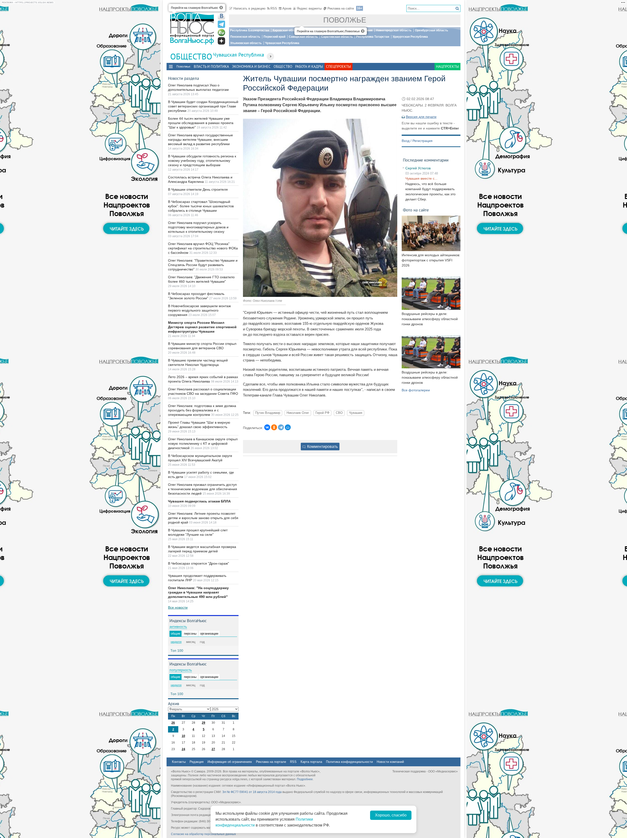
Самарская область (303, 36)
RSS (273, 8)
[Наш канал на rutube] (221, 32)
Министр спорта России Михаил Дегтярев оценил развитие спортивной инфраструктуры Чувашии (202, 327)
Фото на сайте (416, 209)
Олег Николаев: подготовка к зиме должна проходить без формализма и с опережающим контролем (202, 410)
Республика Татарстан (372, 36)
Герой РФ (322, 413)
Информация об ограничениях (229, 762)
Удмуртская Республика (410, 36)
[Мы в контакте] (221, 16)
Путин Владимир (267, 413)
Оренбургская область (431, 30)
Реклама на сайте (340, 8)
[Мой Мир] (288, 427)
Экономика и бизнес (251, 66)
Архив (286, 8)
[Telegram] (281, 427)
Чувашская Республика (282, 43)
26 (173, 722)
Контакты (179, 762)
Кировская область (287, 30)
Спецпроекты (338, 66)
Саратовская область (337, 36)
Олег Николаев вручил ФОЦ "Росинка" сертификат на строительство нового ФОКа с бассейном (203, 248)
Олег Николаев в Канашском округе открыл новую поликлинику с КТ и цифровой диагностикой (203, 443)
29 (203, 722)
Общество (283, 66)
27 (213, 749)
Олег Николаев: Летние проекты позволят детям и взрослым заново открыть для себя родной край (203, 518)
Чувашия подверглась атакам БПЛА (199, 501)
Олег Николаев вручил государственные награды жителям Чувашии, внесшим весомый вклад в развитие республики (200, 139)
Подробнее (305, 779)
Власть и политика (211, 66)
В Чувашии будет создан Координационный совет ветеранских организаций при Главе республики (203, 106)
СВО (339, 413)
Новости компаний (390, 762)
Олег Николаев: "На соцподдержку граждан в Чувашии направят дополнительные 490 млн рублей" (198, 592)
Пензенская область (245, 36)
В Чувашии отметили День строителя (198, 189)
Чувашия (355, 413)
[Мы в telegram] (221, 24)
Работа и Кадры (309, 66)
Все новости (178, 607)
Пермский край (274, 36)
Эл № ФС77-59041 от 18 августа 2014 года (252, 792)
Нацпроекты (447, 66)
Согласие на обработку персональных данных (203, 834)
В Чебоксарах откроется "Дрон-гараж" (198, 563)
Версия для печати (421, 117)
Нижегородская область (393, 30)
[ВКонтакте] (267, 427)
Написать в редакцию (249, 8)
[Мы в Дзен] (221, 41)
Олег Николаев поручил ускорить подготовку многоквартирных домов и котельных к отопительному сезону (198, 227)
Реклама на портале (271, 762)
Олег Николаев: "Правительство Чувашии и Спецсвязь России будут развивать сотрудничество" (203, 264)
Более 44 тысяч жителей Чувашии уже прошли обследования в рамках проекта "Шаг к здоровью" (200, 122)
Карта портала (311, 762)
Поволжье (344, 20)
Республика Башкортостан (249, 30)
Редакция (197, 762)
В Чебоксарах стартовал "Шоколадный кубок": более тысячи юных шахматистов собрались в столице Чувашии (201, 206)
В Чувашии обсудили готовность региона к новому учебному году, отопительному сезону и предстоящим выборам (202, 160)
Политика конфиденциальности (349, 762)
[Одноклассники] (274, 427)
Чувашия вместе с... (421, 178)
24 (183, 749)
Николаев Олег (298, 413)
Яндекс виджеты (309, 8)
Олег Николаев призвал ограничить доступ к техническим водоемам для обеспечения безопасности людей (202, 489)
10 (183, 736)
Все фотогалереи (416, 390)
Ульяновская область (246, 43)
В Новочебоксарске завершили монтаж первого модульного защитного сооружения (199, 310)
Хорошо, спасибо (391, 815)
